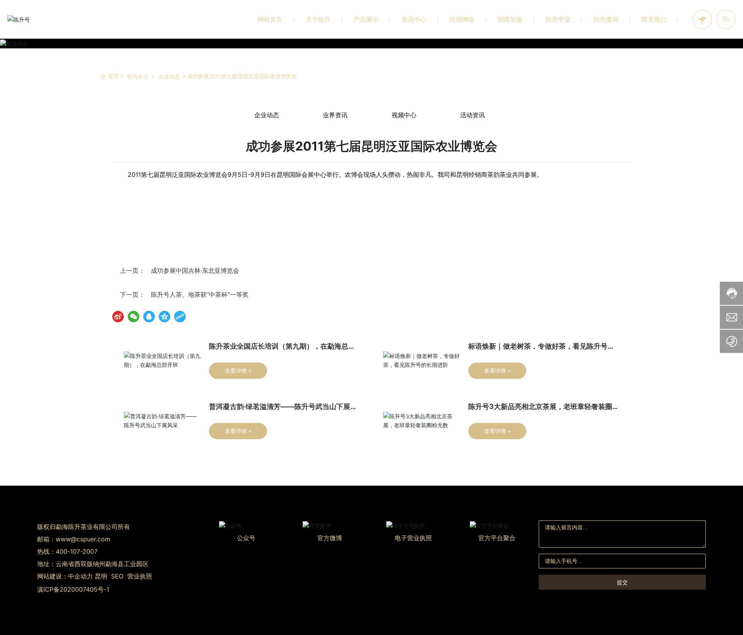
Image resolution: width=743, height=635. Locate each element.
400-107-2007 (77, 551)
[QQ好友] (149, 316)
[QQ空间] (164, 316)
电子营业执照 (413, 538)
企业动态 (169, 76)
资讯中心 (138, 76)
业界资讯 (335, 115)
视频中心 (404, 115)
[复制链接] (180, 316)
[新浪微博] (118, 316)
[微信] (133, 316)
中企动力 (80, 576)
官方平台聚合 (496, 538)
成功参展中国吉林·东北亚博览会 (195, 270)
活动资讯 (472, 115)
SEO (117, 576)
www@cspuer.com (83, 539)
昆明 (101, 576)
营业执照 (139, 576)
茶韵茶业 (499, 174)
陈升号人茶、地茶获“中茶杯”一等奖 (199, 294)
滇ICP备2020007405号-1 (73, 589)
